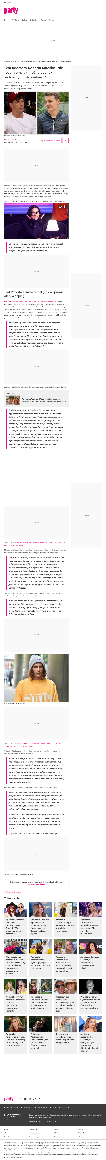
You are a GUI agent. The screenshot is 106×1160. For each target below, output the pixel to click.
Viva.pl (80, 1129)
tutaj (21, 1157)
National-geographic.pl (36, 1137)
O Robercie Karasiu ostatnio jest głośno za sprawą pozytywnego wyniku (30, 301)
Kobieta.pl (57, 1133)
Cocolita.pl (7, 1137)
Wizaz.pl (81, 1133)
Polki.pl (56, 1129)
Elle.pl (6, 1129)
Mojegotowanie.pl (34, 1133)
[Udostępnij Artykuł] (66, 140)
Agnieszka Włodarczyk (13, 892)
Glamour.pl (7, 1133)
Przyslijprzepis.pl (59, 1137)
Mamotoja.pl (33, 1129)
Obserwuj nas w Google (52, 141)
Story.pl (80, 1137)
